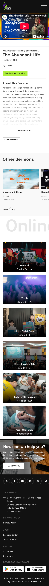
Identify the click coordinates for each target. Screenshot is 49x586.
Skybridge (8, 556)
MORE (5, 210)
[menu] (44, 6)
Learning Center (10, 535)
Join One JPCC (10, 539)
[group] (24, 257)
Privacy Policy (9, 523)
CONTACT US (14, 466)
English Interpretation (15, 73)
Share (9, 66)
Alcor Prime (8, 551)
